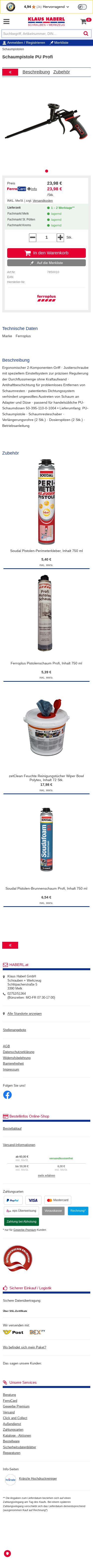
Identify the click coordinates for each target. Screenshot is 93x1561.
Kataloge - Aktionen (17, 1435)
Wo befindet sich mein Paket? (24, 1347)
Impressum (11, 1069)
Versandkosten (43, 200)
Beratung (9, 1395)
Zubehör (61, 71)
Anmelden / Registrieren (26, 42)
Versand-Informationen (19, 1145)
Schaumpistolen (13, 49)
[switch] (82, 7)
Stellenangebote (14, 1030)
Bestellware (11, 1441)
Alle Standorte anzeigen (24, 1014)
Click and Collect (15, 1418)
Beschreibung (36, 71)
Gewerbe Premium (16, 1406)
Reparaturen (11, 1453)
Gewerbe (24, 1229)
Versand (9, 1412)
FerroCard (10, 1401)
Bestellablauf (12, 1128)
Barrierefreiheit (13, 1063)
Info (34, 189)
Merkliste (60, 42)
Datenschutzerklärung (18, 1052)
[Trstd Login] (85, 6)
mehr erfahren (46, 1175)
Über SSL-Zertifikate (15, 1311)
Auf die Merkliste (49, 263)
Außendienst (12, 1424)
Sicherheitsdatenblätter (19, 1447)
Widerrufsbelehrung (17, 1058)
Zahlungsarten (13, 1429)
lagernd (56, 214)
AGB (6, 1046)
